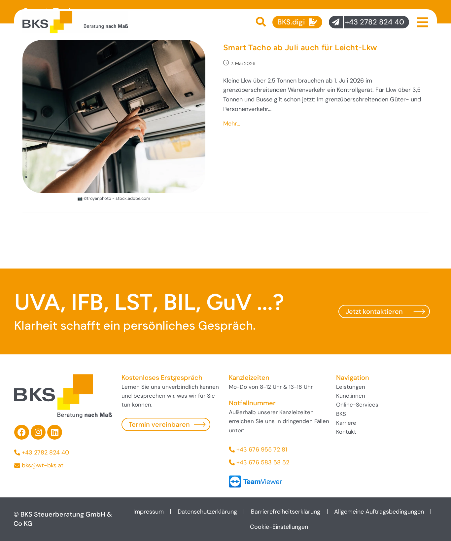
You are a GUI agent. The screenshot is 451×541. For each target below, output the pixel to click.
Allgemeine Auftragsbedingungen (379, 512)
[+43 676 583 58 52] (279, 462)
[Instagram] (38, 432)
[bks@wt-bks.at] (64, 465)
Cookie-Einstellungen (279, 527)
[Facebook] (21, 432)
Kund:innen (350, 395)
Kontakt (346, 431)
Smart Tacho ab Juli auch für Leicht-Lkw (300, 47)
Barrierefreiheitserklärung (285, 512)
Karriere (346, 422)
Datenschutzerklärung (207, 512)
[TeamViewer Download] (255, 481)
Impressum (148, 512)
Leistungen (350, 386)
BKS (341, 413)
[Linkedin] (54, 432)
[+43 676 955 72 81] (279, 449)
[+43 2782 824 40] (64, 452)
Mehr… (231, 123)
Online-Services (357, 404)
